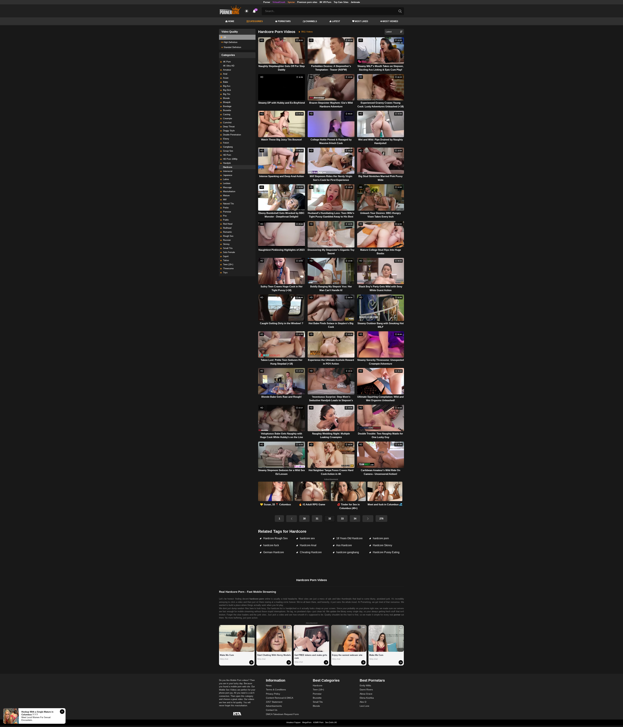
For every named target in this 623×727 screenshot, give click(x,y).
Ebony (226, 139)
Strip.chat (224, 659)
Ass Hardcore (344, 545)
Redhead (227, 228)
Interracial (227, 171)
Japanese (227, 175)
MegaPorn (307, 722)
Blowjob (226, 102)
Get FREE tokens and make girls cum (311, 656)
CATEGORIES (256, 21)
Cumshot (227, 122)
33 (342, 518)
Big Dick (227, 90)
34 (355, 518)
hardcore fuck (271, 545)
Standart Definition (232, 47)
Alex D (363, 702)
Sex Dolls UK (331, 722)
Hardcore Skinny (382, 545)
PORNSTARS (284, 21)
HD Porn (227, 155)
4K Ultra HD (228, 66)
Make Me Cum (227, 655)
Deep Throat (229, 126)
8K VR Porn (325, 2)
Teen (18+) (228, 264)
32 (329, 518)
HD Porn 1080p (230, 159)
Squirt (226, 256)
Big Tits (226, 94)
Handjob (227, 163)
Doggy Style (229, 130)
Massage (227, 187)
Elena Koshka (367, 698)
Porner (266, 2)
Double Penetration (232, 134)
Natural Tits (228, 203)
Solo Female (229, 252)
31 (317, 518)
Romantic (227, 232)
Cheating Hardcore (310, 552)
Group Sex (228, 151)
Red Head (227, 224)
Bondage (227, 106)
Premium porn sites (307, 2)
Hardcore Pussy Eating (385, 552)
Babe (225, 82)
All (224, 37)
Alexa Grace (366, 693)
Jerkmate (355, 2)
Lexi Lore (364, 706)
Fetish (226, 143)
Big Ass (226, 86)
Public (226, 220)
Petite (226, 207)
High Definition (230, 42)
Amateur (227, 70)
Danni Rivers (366, 689)
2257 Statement (274, 702)
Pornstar (227, 211)
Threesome (228, 268)
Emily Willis (365, 685)
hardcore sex (307, 538)
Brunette (227, 110)
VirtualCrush (279, 2)
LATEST (336, 21)
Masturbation (229, 191)
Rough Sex (228, 236)
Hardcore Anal (307, 545)
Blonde (226, 98)
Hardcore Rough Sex (275, 538)
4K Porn (227, 61)
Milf (224, 199)
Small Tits (228, 248)
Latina (226, 179)
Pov (225, 216)
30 (304, 518)
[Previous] (291, 518)
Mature (226, 195)
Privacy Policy (273, 693)
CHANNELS (311, 21)
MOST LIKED (361, 21)
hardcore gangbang (347, 552)
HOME (231, 21)
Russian (227, 240)
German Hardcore (273, 552)
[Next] (367, 518)
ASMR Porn (318, 722)
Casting (226, 114)
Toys (225, 272)
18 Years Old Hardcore (349, 538)
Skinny (226, 244)
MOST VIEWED (390, 21)
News (269, 685)
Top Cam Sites (341, 2)
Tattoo (226, 260)
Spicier (291, 2)
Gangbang (228, 147)
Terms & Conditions (276, 689)
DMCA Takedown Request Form (282, 714)
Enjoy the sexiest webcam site (347, 655)
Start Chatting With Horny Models (274, 655)
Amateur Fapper (293, 722)
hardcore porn (380, 538)
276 (381, 518)
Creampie (227, 118)
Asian (225, 78)
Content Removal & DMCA (279, 698)
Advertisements (274, 706)
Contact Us (271, 710)
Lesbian (226, 183)
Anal (225, 74)
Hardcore (227, 167)
